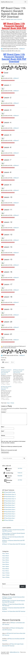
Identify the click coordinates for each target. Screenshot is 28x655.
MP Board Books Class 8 (9, 503)
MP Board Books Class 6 (9, 507)
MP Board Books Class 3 (9, 514)
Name (2, 426)
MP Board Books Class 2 (9, 516)
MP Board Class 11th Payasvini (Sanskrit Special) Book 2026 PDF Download (13, 534)
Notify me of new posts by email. (9, 450)
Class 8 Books (5, 568)
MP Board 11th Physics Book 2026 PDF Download (13, 544)
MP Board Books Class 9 (9, 501)
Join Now (20, 468)
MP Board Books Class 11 (10, 496)
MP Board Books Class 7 (9, 505)
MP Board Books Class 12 (10, 494)
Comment (3, 412)
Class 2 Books (5, 555)
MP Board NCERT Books (9, 492)
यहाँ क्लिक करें (21, 48)
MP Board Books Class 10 (10, 498)
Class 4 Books (5, 560)
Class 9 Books (5, 570)
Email (2, 431)
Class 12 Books (5, 577)
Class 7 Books (5, 566)
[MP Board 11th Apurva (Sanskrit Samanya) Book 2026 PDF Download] (7, 377)
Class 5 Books (5, 562)
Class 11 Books (10, 403)
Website (3, 435)
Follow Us (20, 472)
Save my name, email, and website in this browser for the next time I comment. (13, 442)
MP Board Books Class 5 (9, 509)
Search (4, 584)
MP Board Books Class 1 (9, 518)
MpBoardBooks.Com (7, 2)
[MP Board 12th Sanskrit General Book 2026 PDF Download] (19, 376)
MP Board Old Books (8, 520)
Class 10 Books (5, 573)
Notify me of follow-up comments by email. (11, 446)
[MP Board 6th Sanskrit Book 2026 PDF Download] (7, 393)
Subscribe (20, 475)
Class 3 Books (5, 558)
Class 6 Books (5, 564)
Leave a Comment (18, 19)
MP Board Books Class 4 (9, 511)
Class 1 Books (5, 553)
